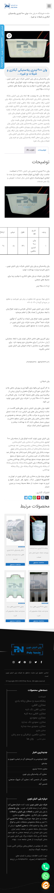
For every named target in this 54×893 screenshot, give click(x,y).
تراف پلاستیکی (19, 99)
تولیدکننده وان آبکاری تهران (32, 113)
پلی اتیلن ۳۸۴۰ (24, 171)
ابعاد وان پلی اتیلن (19, 95)
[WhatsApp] (34, 497)
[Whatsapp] (46, 876)
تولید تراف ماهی (28, 102)
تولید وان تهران (32, 109)
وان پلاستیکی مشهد (27, 130)
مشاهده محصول (38, 563)
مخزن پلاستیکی (30, 123)
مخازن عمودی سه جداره (33, 726)
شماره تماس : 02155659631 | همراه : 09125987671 (2, 47)
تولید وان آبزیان (34, 106)
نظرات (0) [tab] (30, 150)
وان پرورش (38, 127)
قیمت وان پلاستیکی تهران (30, 120)
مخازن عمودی (38, 718)
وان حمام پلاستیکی (37, 134)
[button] (9, 35)
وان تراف (14, 130)
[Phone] (46, 867)
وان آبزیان (15, 123)
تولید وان (46, 106)
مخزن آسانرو (21, 825)
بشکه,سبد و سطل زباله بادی (30, 701)
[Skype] (30, 497)
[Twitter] (47, 497)
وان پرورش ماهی (26, 127)
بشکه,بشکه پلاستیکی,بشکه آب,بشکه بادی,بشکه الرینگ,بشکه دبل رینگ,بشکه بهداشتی (27, 466)
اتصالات (42, 696)
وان (21, 123)
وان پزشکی (13, 127)
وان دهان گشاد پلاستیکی (33, 137)
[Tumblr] (43, 497)
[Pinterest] (38, 497)
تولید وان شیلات (17, 109)
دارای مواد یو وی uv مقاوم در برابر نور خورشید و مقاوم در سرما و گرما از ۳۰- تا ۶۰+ (27, 300)
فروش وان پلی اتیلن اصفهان (33, 116)
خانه (48, 13)
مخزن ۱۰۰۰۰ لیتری (40, 769)
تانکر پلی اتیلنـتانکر (33, 99)
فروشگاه (41, 13)
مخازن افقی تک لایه (35, 709)
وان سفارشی (42, 342)
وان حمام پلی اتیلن (20, 134)
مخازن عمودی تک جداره (34, 722)
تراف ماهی (40, 102)
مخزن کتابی (41, 739)
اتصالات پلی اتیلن (25, 811)
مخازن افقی (39, 705)
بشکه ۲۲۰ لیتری (16, 818)
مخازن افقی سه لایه (35, 713)
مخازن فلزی (41, 730)
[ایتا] (46, 885)
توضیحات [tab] (42, 150)
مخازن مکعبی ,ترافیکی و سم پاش (28, 734)
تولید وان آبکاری (20, 106)
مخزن (40, 123)
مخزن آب (12, 804)
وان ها (32, 13)
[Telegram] (26, 497)
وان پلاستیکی (13, 808)
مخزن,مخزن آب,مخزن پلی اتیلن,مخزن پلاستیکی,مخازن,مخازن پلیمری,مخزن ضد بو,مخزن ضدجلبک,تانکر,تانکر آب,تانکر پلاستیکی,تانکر (28, 445)
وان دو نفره (17, 137)
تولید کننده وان (14, 102)
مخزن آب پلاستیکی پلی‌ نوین (35, 774)
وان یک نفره (38, 141)
